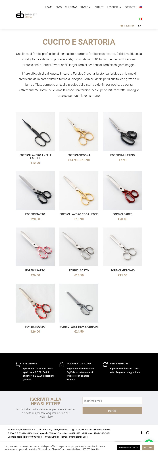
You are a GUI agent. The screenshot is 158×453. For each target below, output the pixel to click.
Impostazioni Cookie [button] (128, 447)
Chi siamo (71, 7)
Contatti (130, 7)
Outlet (99, 7)
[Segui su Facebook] (141, 432)
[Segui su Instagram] (147, 432)
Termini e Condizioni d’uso (74, 437)
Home (48, 7)
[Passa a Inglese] (140, 7)
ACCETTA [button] (148, 447)
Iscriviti (112, 410)
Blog (59, 7)
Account (112, 7)
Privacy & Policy (51, 437)
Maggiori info (134, 372)
